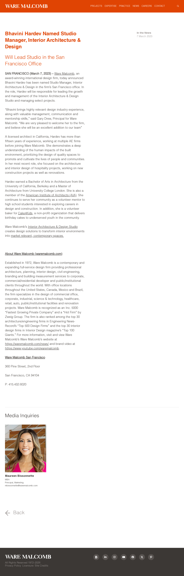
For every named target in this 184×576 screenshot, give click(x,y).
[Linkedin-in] (105, 557)
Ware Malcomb (64, 73)
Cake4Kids (25, 213)
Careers (147, 6)
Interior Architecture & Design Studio (53, 227)
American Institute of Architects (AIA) (51, 195)
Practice (124, 6)
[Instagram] (115, 557)
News (136, 6)
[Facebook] (133, 557)
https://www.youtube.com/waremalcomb (32, 348)
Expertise (111, 6)
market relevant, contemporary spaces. (37, 236)
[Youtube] (124, 557)
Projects (96, 6)
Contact (159, 6)
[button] (15, 513)
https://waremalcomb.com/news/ (27, 344)
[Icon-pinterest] (151, 557)
